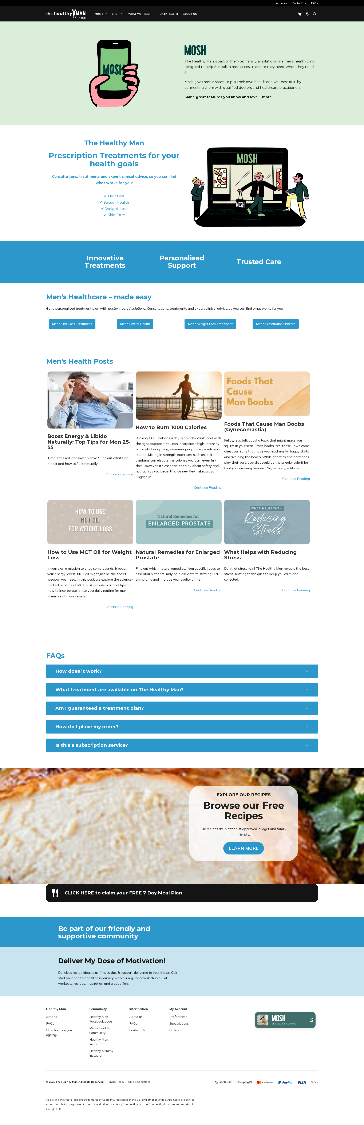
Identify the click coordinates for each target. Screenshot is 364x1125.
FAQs (314, 3)
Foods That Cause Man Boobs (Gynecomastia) (264, 426)
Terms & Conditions (138, 1082)
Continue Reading (119, 474)
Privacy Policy (116, 1082)
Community (98, 1009)
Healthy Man (56, 1009)
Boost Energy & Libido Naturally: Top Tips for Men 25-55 (89, 442)
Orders (174, 1030)
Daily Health (169, 13)
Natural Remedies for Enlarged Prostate (178, 555)
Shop (115, 13)
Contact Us (299, 3)
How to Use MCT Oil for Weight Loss (89, 555)
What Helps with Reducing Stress (260, 555)
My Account (178, 1009)
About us (281, 3)
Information (138, 1009)
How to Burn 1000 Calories (171, 427)
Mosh (99, 13)
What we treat (139, 13)
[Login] (307, 14)
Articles (51, 1017)
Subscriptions (179, 1024)
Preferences (178, 1017)
